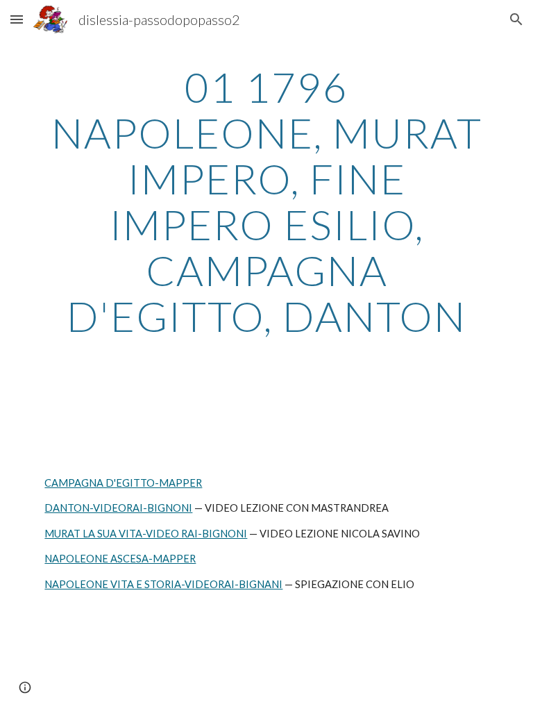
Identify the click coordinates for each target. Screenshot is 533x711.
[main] (266, 201)
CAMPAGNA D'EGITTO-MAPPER (123, 483)
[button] (16, 19)
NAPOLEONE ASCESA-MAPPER (120, 558)
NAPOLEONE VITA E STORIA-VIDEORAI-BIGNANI (163, 584)
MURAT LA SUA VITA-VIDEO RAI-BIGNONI (145, 533)
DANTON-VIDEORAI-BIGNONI (118, 508)
